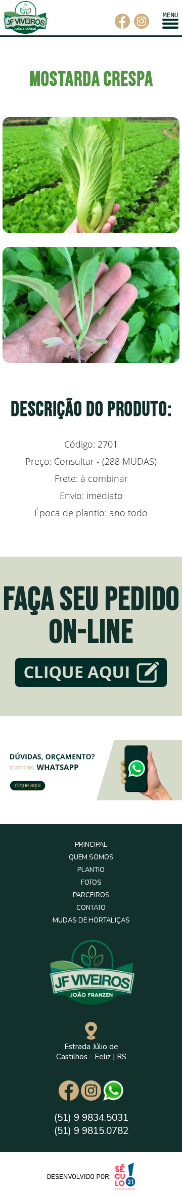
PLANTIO (91, 870)
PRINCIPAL (91, 844)
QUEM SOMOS (91, 857)
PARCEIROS (91, 895)
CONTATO (91, 907)
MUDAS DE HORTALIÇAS (91, 920)
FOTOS (91, 882)
